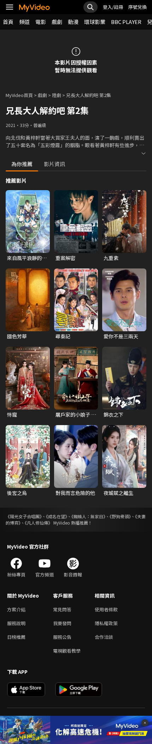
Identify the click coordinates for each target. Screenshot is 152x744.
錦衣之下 (113, 414)
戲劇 (57, 21)
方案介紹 (16, 609)
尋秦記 (62, 336)
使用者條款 (106, 609)
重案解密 (65, 257)
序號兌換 (137, 7)
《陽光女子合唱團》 (24, 516)
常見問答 (62, 609)
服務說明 (16, 623)
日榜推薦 (16, 637)
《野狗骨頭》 (120, 516)
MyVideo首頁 (19, 95)
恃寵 (12, 414)
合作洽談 (104, 637)
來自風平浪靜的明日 (27, 257)
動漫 (73, 21)
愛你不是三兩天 (121, 336)
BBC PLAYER (126, 21)
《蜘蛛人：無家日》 (88, 516)
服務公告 (62, 637)
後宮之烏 (17, 492)
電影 (40, 21)
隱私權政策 (106, 623)
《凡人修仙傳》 (38, 523)
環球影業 (94, 21)
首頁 (8, 21)
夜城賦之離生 (118, 492)
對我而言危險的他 (75, 492)
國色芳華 (17, 336)
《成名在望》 (56, 516)
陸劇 (56, 95)
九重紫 (111, 257)
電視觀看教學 (67, 650)
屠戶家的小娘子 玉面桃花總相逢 (75, 414)
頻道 (24, 21)
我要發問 (62, 623)
